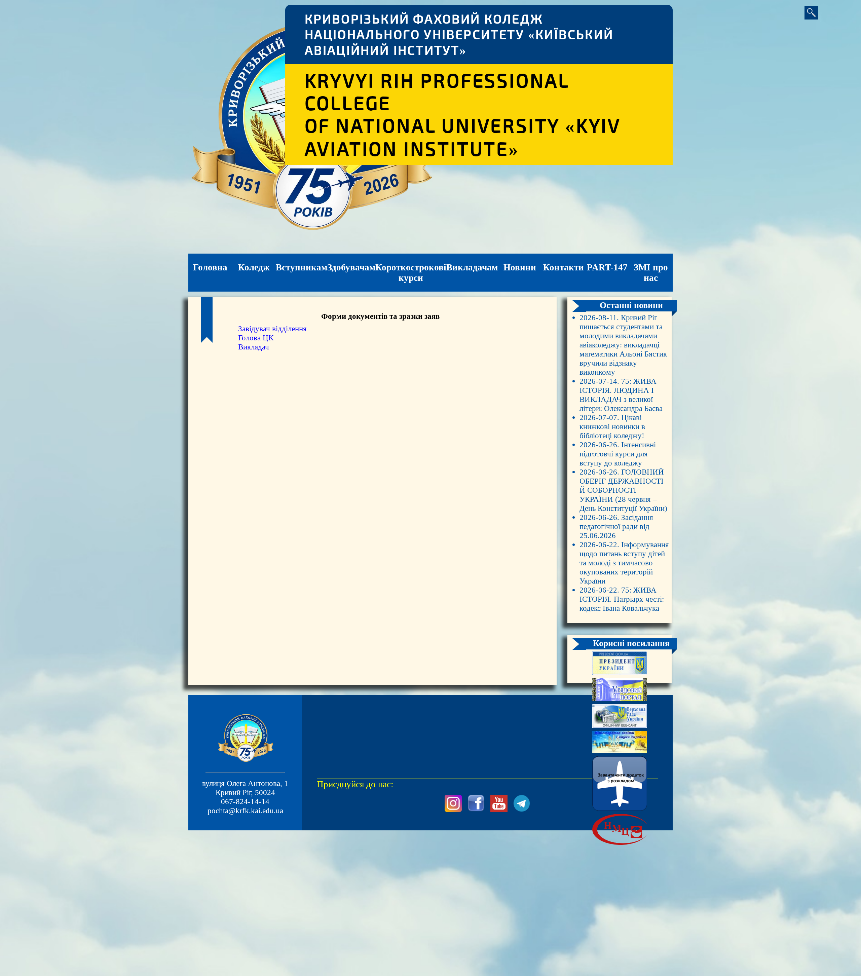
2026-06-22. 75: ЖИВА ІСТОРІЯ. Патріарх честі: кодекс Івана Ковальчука (621, 599)
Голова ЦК (255, 337)
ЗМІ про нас (651, 272)
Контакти (563, 267)
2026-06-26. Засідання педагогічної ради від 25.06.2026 (616, 526)
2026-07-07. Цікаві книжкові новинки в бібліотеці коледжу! (612, 426)
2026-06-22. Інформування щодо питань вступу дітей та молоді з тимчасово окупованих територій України (624, 562)
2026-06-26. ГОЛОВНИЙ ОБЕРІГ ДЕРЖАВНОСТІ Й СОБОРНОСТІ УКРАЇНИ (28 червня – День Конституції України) (623, 490)
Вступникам (301, 267)
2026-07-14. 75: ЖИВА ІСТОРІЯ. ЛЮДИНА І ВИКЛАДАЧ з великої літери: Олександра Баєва (621, 395)
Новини (519, 267)
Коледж (254, 267)
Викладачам (472, 267)
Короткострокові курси (410, 272)
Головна (210, 267)
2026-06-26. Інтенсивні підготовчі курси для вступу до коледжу (617, 453)
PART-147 (607, 267)
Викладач (253, 346)
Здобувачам (351, 267)
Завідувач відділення (272, 328)
